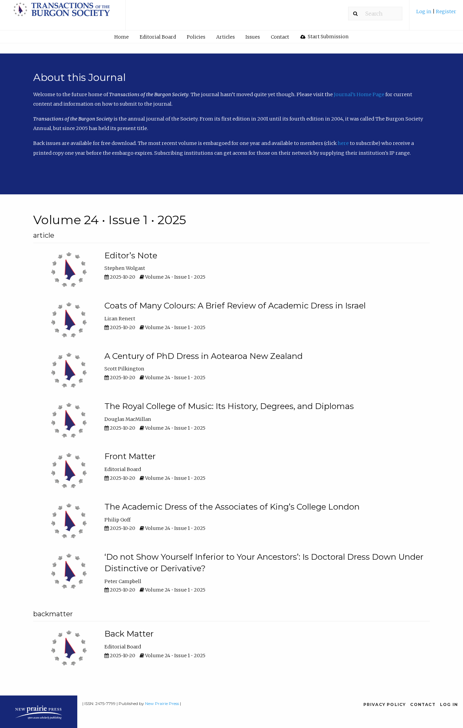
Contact (280, 37)
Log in (424, 11)
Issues (252, 37)
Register (446, 11)
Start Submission (327, 37)
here (344, 143)
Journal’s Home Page (359, 94)
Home (121, 37)
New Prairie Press (162, 703)
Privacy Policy (384, 704)
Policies (196, 37)
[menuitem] (436, 14)
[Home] (63, 12)
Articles (225, 37)
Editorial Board (158, 37)
